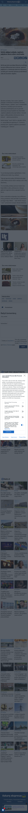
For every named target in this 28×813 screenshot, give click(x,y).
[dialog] (14, 406)
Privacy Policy (22, 437)
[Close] (25, 376)
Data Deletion (5, 437)
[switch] (22, 406)
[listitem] (14, 403)
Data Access (14, 437)
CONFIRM (8, 431)
